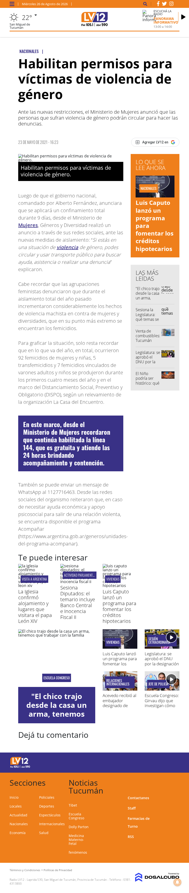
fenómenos (78, 852)
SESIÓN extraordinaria (159, 640)
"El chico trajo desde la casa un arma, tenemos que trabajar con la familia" (147, 300)
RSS (131, 836)
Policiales (46, 797)
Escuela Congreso (57, 678)
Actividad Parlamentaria (81, 575)
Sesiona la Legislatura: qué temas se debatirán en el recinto (147, 319)
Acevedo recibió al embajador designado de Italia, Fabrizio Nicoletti (119, 705)
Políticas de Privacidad (58, 870)
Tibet (73, 805)
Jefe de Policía (158, 684)
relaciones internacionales (117, 682)
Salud (43, 832)
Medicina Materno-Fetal (76, 839)
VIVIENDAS (112, 579)
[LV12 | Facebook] (158, 4)
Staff (132, 808)
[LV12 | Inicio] (174, 782)
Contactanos (138, 797)
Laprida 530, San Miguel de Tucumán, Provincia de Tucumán (67, 880)
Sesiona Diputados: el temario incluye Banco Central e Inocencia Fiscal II (77, 602)
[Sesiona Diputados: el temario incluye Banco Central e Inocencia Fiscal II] (77, 581)
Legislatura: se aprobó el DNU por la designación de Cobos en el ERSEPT (148, 364)
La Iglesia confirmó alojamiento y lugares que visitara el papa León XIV (35, 606)
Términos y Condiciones (25, 870)
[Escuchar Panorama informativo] (183, 16)
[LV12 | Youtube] (171, 762)
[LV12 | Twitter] (164, 4)
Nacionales (19, 824)
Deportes (46, 806)
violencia (67, 247)
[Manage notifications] (177, 882)
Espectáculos (50, 815)
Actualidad (18, 815)
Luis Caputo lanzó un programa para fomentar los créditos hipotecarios (119, 606)
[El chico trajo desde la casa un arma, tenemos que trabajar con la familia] (56, 658)
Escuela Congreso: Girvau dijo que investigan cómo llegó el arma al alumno (162, 705)
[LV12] (20, 767)
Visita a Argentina (34, 579)
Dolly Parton (79, 826)
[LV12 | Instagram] (171, 4)
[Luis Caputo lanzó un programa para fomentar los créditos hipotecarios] (120, 585)
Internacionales (52, 824)
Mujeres (28, 225)
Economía (18, 832)
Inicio (14, 797)
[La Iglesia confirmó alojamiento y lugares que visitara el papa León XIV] (35, 585)
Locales (16, 806)
